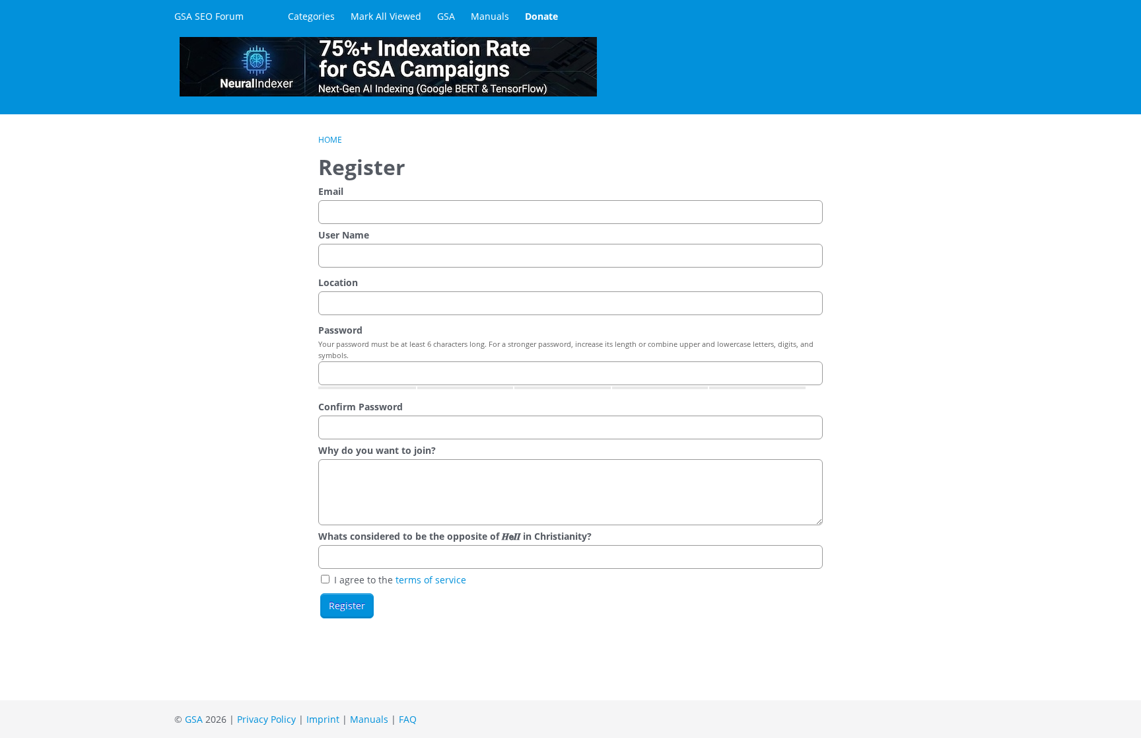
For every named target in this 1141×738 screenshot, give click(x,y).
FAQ (408, 719)
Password (340, 330)
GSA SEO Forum (209, 16)
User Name (343, 235)
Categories (311, 16)
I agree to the (398, 579)
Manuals (490, 16)
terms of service (431, 579)
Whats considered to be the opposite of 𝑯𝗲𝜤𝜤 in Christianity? (455, 536)
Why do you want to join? (377, 450)
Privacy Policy (266, 719)
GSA (446, 16)
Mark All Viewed (386, 16)
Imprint (322, 719)
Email (330, 191)
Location (338, 282)
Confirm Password (360, 406)
